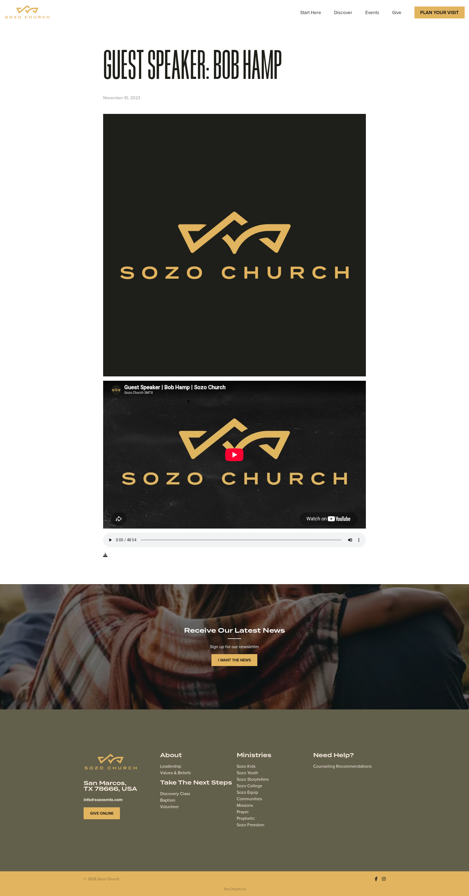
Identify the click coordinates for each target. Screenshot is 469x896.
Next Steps (212, 782)
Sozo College (249, 786)
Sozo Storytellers (253, 779)
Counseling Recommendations (342, 766)
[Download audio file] (105, 555)
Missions (245, 805)
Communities (249, 799)
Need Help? (333, 755)
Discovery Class (175, 793)
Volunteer (169, 806)
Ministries (254, 755)
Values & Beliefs (175, 773)
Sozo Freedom (250, 825)
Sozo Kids (246, 766)
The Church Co (234, 889)
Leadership (170, 766)
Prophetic (246, 818)
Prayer (243, 812)
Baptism (167, 800)
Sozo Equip (247, 792)
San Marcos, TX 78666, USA (110, 786)
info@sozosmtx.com (103, 799)
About (171, 755)
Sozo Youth (247, 773)
